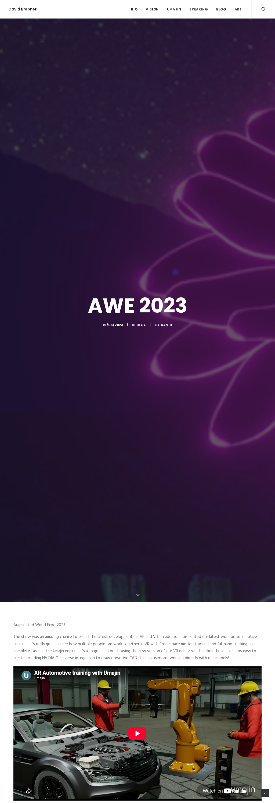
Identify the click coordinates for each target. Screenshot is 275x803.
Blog (221, 9)
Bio (134, 9)
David (166, 325)
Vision (152, 9)
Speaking (198, 9)
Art (238, 9)
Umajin (174, 9)
